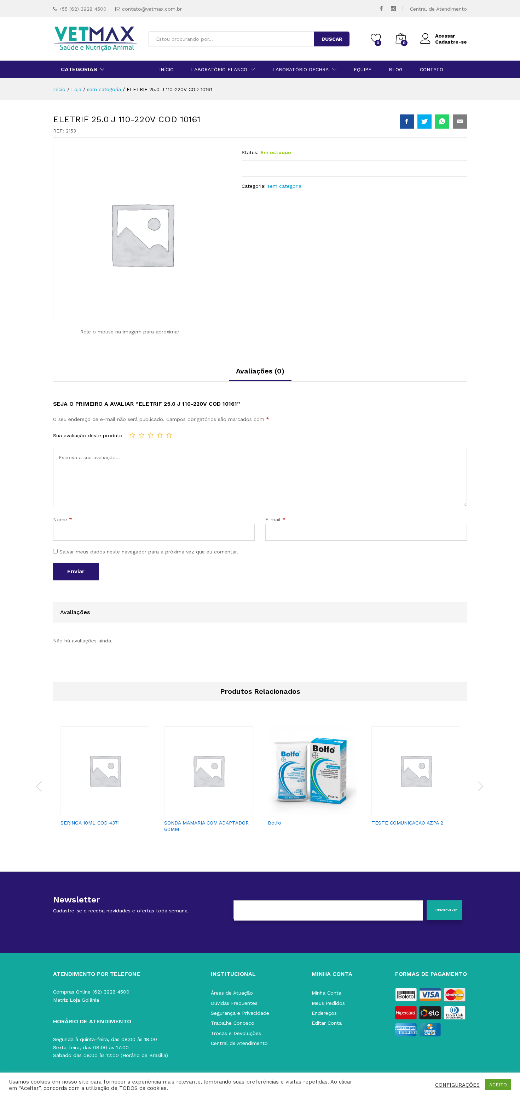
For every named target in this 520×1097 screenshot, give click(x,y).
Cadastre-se (451, 42)
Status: (250, 152)
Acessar (445, 36)
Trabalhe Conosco (232, 1023)
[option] (105, 778)
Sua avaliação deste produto (87, 435)
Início (166, 69)
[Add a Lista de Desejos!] (112, 811)
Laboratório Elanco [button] (219, 69)
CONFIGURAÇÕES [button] (457, 1085)
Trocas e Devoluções (236, 1033)
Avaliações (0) (260, 371)
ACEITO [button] (498, 1084)
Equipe (362, 69)
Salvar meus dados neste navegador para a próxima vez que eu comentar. (148, 552)
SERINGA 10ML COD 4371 (90, 823)
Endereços (324, 1013)
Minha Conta (326, 993)
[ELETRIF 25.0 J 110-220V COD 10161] (407, 121)
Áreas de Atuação (232, 993)
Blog (396, 69)
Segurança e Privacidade (240, 1013)
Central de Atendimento (438, 9)
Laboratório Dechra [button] (300, 69)
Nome (62, 519)
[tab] (260, 374)
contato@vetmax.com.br (152, 9)
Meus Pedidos (328, 1003)
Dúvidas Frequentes (234, 1003)
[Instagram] (393, 8)
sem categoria (284, 186)
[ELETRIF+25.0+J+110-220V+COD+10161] (424, 121)
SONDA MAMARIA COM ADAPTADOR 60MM (206, 826)
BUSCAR (332, 39)
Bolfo (274, 823)
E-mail (275, 519)
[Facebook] (381, 8)
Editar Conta (327, 1023)
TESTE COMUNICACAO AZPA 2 (407, 823)
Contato (431, 69)
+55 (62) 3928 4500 (82, 9)
